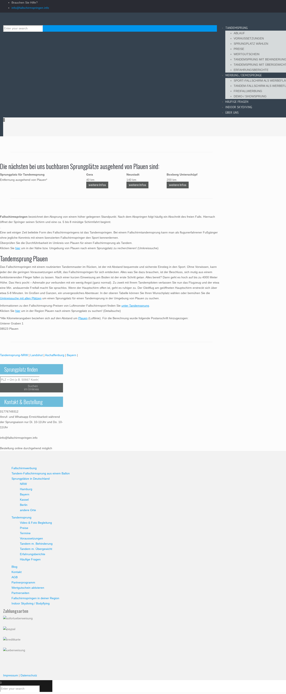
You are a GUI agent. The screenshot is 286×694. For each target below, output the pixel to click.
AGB (15, 577)
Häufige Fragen (30, 559)
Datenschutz (29, 675)
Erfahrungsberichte (32, 554)
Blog (14, 566)
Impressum (10, 675)
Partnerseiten (20, 593)
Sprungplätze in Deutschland (31, 478)
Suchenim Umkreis (31, 387)
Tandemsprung (21, 517)
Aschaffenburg (54, 355)
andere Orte (28, 510)
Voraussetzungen (31, 538)
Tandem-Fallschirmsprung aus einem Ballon (41, 473)
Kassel (24, 499)
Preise (24, 528)
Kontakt (17, 572)
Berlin (23, 505)
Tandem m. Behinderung (36, 543)
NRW (23, 484)
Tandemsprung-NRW (14, 355)
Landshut (36, 355)
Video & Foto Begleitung (36, 522)
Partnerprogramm (23, 582)
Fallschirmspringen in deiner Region (35, 598)
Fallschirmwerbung (24, 468)
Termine (25, 533)
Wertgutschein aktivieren (28, 587)
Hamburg (26, 489)
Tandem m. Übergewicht (36, 549)
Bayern (71, 355)
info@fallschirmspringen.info (30, 7)
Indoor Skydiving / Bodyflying (31, 603)
